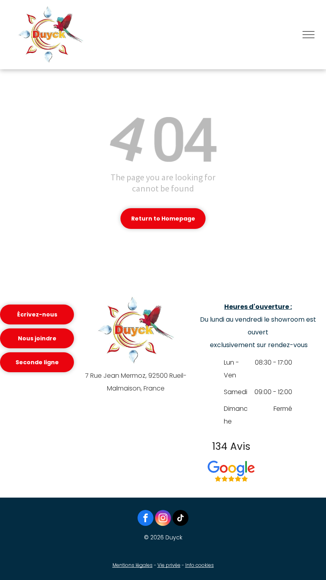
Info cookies (199, 565)
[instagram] (163, 519)
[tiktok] (180, 519)
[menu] (308, 34)
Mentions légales (133, 565)
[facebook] (145, 519)
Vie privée (168, 565)
